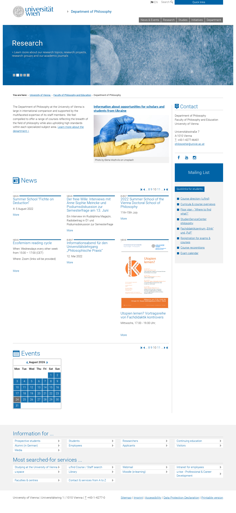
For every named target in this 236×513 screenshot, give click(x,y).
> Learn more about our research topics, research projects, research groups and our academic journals (49, 53)
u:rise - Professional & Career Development (194, 473)
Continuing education (189, 441)
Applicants (129, 445)
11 (158, 189)
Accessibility (153, 497)
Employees (75, 445)
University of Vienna (40, 95)
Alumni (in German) (26, 445)
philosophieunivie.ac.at (189, 144)
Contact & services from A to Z (87, 480)
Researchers (130, 441)
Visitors (181, 445)
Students (74, 441)
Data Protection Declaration (181, 497)
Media (18, 450)
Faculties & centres (26, 480)
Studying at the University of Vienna (36, 467)
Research (169, 20)
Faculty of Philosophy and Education (72, 95)
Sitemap (126, 497)
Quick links (198, 2)
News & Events (150, 20)
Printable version (212, 497)
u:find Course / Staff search (85, 467)
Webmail (128, 467)
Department (214, 20)
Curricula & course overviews (198, 204)
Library (73, 471)
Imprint (138, 497)
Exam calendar (189, 253)
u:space (19, 471)
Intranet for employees (190, 467)
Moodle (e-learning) (134, 471)
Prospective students (27, 441)
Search (165, 2)
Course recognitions (193, 247)
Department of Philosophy (91, 12)
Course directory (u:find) (195, 198)
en (155, 2)
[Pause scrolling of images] (28, 75)
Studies (183, 20)
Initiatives (197, 20)
